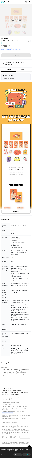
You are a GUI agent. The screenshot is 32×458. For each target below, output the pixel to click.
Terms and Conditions (7, 388)
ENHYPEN (4, 38)
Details (8, 69)
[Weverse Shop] (2, 2)
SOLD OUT (16, 55)
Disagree (3, 454)
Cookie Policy (5, 394)
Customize (17, 454)
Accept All (26, 454)
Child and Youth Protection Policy (10, 392)
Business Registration (7, 413)
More (15, 211)
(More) (17, 451)
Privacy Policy (25, 392)
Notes (23, 69)
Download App (25, 437)
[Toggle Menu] (29, 2)
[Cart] (26, 2)
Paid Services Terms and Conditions (11, 390)
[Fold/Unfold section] (16, 219)
